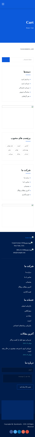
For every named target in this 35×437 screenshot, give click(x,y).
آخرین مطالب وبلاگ (23, 190)
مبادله (18, 154)
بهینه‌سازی (25, 150)
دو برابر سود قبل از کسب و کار (20, 340)
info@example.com (19, 252)
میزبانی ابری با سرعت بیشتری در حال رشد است (16, 350)
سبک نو (28, 316)
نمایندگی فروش (24, 92)
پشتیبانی (26, 186)
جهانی (16, 150)
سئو (10, 150)
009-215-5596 (21, 250)
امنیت (18, 146)
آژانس (26, 146)
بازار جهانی (10, 146)
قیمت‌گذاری (25, 194)
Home (28, 28)
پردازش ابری (25, 79)
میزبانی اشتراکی (24, 88)
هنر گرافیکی (25, 96)
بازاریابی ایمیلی (26, 306)
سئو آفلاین (27, 311)
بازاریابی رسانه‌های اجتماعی (22, 325)
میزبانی (11, 154)
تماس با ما (26, 182)
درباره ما (26, 178)
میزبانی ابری (25, 83)
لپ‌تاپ (26, 154)
